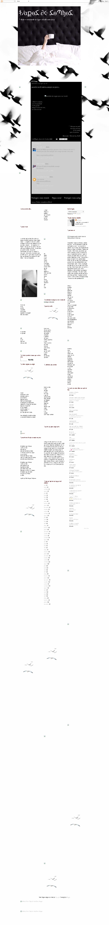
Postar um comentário (41, 190)
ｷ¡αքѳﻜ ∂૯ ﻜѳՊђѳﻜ (46, 13)
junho (45, 495)
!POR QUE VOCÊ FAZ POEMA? (76, 426)
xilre (70, 437)
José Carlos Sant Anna (43, 177)
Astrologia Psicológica (74, 470)
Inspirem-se (72, 459)
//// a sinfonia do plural (74, 422)
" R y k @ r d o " (41, 147)
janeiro (45, 505)
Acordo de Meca (72, 394)
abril (45, 485)
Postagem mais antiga (72, 198)
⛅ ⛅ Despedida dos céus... (75, 499)
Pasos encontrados (73, 410)
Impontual (71, 508)
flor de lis (71, 432)
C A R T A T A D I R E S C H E (77, 443)
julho (45, 493)
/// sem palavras (72, 433)
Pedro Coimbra (41, 164)
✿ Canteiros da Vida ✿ (75, 485)
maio (45, 497)
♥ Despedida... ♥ (72, 486)
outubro (45, 511)
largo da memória (73, 414)
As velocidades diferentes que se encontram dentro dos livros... (76, 416)
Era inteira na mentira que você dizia (77, 481)
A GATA (70, 461)
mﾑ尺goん (79, 220)
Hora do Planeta (72, 510)
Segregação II (72, 439)
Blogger (68, 897)
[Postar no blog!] (62, 139)
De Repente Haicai (73, 514)
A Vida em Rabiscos (74, 476)
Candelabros (71, 454)
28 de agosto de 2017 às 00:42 (45, 171)
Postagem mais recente (40, 198)
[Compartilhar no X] (63, 139)
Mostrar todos (86, 528)
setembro (46, 489)
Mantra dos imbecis (73, 455)
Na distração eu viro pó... (75, 480)
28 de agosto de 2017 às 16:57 (45, 186)
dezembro (46, 507)
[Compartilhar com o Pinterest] (66, 139)
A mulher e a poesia (73, 523)
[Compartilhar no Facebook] (65, 139)
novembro (46, 509)
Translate (78, 214)
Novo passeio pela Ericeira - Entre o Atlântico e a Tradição (77, 399)
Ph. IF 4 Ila (71, 444)
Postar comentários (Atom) (44, 202)
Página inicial (56, 198)
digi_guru (58, 897)
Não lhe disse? (72, 504)
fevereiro (46, 503)
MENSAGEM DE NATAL (73, 525)
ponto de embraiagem (73, 519)
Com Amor (71, 405)
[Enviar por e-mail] (60, 139)
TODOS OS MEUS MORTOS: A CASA (76, 428)
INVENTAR (71, 406)
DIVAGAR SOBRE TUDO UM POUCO (77, 398)
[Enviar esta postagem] (56, 139)
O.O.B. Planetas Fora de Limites (75, 471)
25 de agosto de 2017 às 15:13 (45, 158)
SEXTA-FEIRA (72, 465)
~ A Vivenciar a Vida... (74, 448)
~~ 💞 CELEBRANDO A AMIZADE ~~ (76, 450)
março (45, 487)
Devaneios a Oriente (73, 392)
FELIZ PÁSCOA (72, 466)
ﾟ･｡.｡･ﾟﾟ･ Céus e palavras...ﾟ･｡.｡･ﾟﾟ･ (73, 496)
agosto (45, 491)
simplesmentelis (72, 421)
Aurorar (71, 518)
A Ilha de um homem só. (74, 503)
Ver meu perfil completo (80, 226)
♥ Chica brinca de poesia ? (75, 491)
